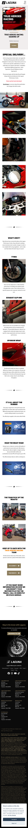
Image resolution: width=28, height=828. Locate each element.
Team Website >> (13, 573)
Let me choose (12, 815)
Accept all (14, 819)
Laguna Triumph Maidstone (20, 690)
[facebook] (9, 673)
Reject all (14, 823)
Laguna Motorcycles (5, 681)
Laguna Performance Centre (20, 681)
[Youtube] (15, 673)
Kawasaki (16, 668)
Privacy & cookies (9, 730)
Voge (16, 670)
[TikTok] (19, 673)
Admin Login (3, 730)
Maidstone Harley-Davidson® (6, 700)
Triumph (12, 670)
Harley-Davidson (5, 668)
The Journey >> (13, 566)
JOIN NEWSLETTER (13, 633)
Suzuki (24, 668)
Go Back (14, 45)
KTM (20, 668)
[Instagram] (12, 673)
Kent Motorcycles (4, 712)
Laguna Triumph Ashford (6, 690)
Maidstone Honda (18, 700)
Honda (11, 668)
